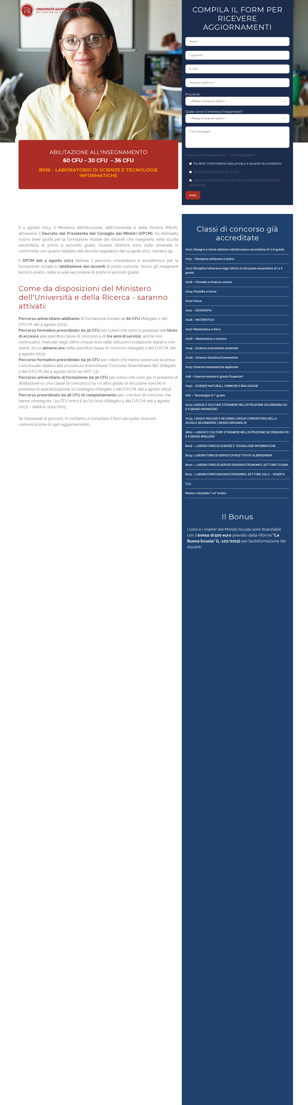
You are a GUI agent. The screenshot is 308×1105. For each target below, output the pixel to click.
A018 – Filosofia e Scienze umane (208, 282)
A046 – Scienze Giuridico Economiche (211, 357)
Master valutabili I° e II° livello (205, 493)
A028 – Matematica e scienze (205, 338)
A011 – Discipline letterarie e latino (209, 259)
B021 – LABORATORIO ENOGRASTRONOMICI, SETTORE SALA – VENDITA (235, 474)
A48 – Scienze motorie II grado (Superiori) (214, 376)
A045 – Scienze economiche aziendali (211, 348)
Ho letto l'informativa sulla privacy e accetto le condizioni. (237, 163)
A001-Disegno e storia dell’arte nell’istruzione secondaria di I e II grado (234, 249)
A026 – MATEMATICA (199, 320)
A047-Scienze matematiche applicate (211, 367)
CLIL (188, 483)
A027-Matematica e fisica (203, 329)
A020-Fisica (193, 301)
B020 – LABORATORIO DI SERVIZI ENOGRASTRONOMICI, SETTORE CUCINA (236, 465)
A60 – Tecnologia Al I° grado (205, 395)
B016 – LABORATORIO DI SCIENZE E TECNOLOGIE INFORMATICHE (230, 446)
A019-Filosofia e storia (200, 291)
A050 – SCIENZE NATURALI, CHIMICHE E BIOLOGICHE (221, 386)
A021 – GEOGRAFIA (198, 310)
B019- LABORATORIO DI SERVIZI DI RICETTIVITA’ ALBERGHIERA (228, 455)
